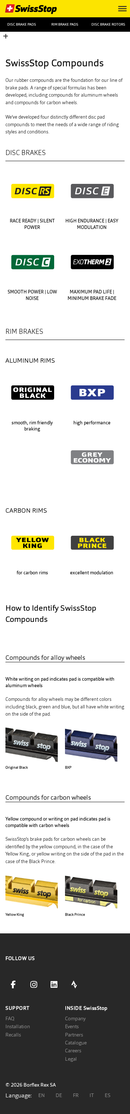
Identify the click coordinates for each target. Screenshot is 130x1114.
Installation (17, 1026)
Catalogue (76, 1042)
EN (41, 1095)
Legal (71, 1059)
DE (59, 1095)
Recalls (13, 1034)
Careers (73, 1050)
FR (76, 1095)
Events (72, 1026)
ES (107, 1095)
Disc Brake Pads (21, 24)
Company (75, 1018)
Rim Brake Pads (64, 24)
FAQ (9, 1018)
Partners (74, 1034)
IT (92, 1095)
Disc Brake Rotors (108, 24)
